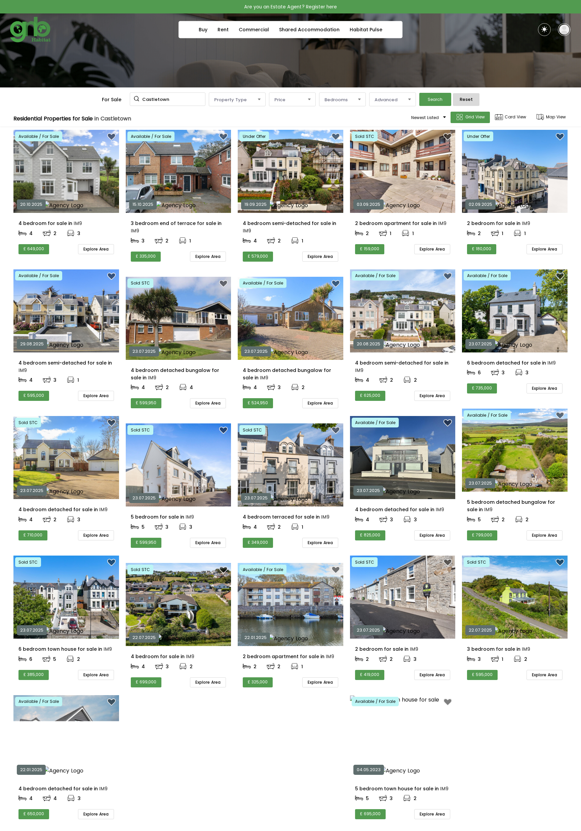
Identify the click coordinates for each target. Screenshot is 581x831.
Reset (466, 99)
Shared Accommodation (309, 29)
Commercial (254, 29)
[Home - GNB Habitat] (30, 29)
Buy (203, 29)
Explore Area (96, 249)
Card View (515, 117)
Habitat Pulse (366, 29)
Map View (556, 117)
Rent (223, 29)
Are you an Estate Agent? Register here (290, 6)
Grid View (475, 117)
